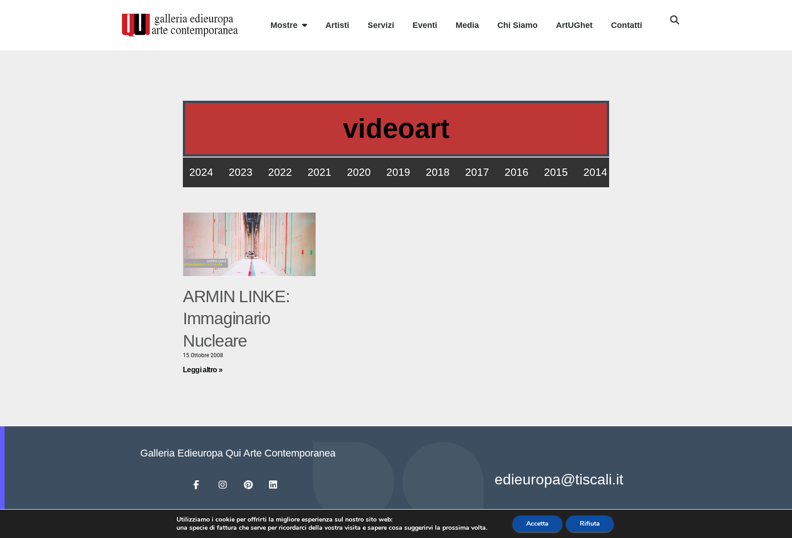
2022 (280, 172)
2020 (359, 172)
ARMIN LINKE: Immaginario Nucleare (236, 318)
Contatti (626, 25)
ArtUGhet (574, 25)
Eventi (424, 25)
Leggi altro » (202, 370)
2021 (319, 172)
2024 (201, 172)
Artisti (337, 25)
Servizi (381, 25)
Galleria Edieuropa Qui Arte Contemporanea (238, 453)
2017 (477, 172)
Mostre (283, 25)
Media (467, 25)
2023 (241, 172)
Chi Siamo (517, 25)
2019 (398, 172)
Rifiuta (590, 523)
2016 (516, 172)
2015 (556, 172)
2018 (438, 172)
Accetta (537, 523)
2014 (595, 172)
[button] (675, 20)
